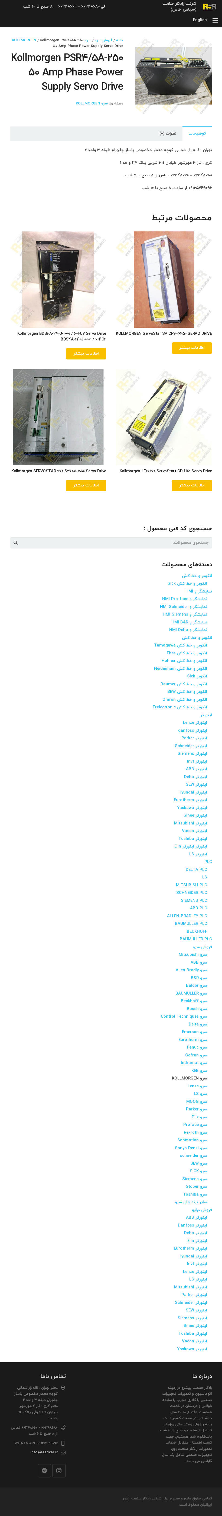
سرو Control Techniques (184, 1017)
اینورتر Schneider (191, 746)
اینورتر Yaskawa (192, 808)
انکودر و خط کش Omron (184, 700)
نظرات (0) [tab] (167, 133)
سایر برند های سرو (191, 1202)
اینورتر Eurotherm (190, 800)
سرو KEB (199, 1071)
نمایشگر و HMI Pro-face (184, 599)
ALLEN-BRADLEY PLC (187, 916)
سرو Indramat (194, 1063)
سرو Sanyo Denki (191, 1148)
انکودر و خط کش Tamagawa (180, 645)
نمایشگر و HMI (198, 591)
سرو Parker (196, 1109)
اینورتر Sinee (195, 815)
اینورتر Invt (197, 762)
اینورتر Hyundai (192, 792)
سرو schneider (193, 1156)
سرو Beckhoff (194, 1001)
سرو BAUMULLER (191, 993)
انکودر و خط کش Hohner (184, 661)
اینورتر (206, 715)
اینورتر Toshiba (192, 839)
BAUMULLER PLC (191, 924)
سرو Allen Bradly (191, 970)
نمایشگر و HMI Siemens (185, 614)
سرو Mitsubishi (193, 955)
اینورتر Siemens (192, 754)
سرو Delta (198, 1024)
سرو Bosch (197, 1009)
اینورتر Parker (194, 738)
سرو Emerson (194, 1032)
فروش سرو (103, 40)
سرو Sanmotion (192, 1140)
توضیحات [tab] (197, 133)
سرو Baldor (196, 986)
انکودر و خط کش (197, 576)
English (200, 20)
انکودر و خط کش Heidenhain (180, 669)
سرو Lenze (197, 1086)
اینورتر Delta (195, 777)
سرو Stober (196, 1187)
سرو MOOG (196, 1102)
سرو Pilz (199, 1117)
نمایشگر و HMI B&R (189, 622)
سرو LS (200, 1094)
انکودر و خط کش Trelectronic (179, 707)
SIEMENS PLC (194, 901)
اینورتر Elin (197, 1241)
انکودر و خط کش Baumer (184, 684)
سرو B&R (199, 978)
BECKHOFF (197, 932)
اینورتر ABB (196, 769)
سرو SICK (198, 1171)
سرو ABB (199, 963)
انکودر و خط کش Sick (187, 584)
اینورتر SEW (196, 785)
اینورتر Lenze (195, 723)
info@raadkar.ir (44, 1452)
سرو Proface (195, 1125)
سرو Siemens (194, 1179)
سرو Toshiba (195, 1194)
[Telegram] (44, 1470)
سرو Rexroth (195, 1133)
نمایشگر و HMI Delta (188, 630)
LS (204, 877)
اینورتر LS (198, 854)
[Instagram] (59, 1470)
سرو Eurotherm (192, 1040)
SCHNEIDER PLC (191, 893)
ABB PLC (198, 908)
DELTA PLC (196, 870)
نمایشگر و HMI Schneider (183, 607)
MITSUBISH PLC (191, 885)
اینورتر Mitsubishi (190, 823)
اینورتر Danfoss (192, 1225)
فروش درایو (202, 1210)
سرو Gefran (196, 1055)
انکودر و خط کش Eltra (187, 653)
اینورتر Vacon (194, 831)
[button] (143, 45)
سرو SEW (198, 1164)
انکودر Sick (197, 676)
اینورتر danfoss (192, 731)
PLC (208, 862)
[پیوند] (210, 7)
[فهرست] (215, 20)
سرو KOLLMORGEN (92, 103)
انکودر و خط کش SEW (187, 692)
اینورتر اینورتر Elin (190, 846)
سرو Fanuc (197, 1047)
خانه (119, 40)
